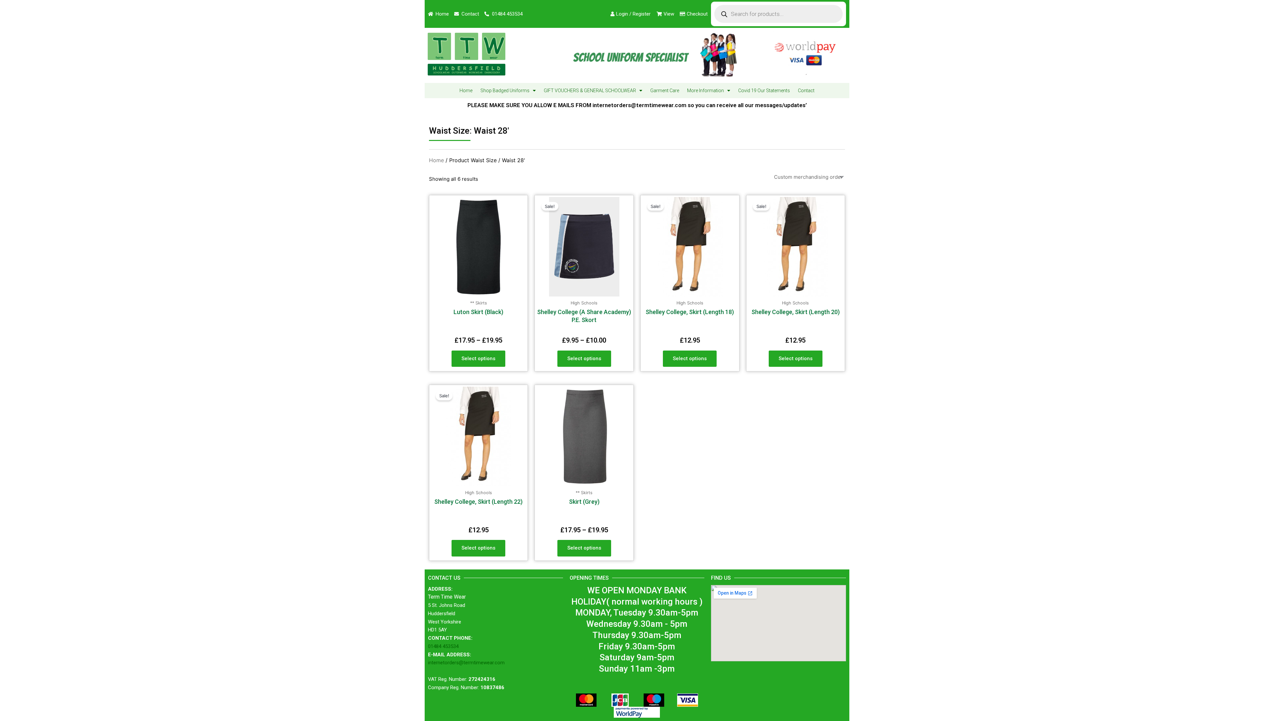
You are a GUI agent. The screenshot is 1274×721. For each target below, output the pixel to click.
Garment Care (664, 90)
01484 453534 (443, 646)
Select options (478, 358)
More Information (705, 90)
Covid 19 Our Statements (764, 90)
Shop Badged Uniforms (505, 90)
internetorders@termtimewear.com (466, 663)
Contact (806, 90)
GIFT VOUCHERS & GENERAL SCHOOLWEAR (590, 90)
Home (466, 90)
